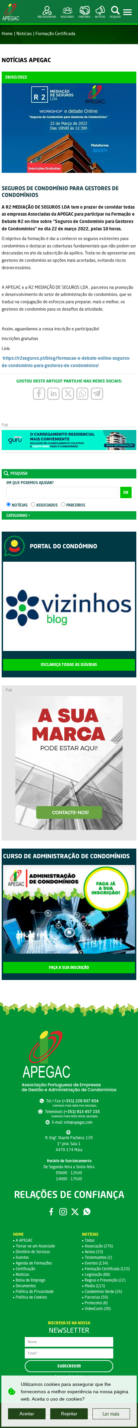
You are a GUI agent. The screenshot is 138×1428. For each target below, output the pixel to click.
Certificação (25, 1269)
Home (7, 33)
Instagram (63, 1211)
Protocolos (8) (96, 1303)
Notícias (24, 33)
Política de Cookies (31, 1297)
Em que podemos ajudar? (30, 482)
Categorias (16, 515)
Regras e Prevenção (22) (105, 1280)
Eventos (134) (96, 1263)
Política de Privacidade (35, 1291)
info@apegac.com (78, 1122)
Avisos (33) (94, 1251)
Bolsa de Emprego (30, 1280)
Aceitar (26, 1413)
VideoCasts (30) (98, 1308)
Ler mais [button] (111, 1414)
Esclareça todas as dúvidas (69, 664)
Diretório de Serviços (33, 1251)
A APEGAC (24, 1240)
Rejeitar (69, 1413)
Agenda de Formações (34, 1263)
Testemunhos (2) (98, 1257)
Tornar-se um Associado (35, 1246)
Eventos (22, 1257)
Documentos (26, 1286)
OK (126, 492)
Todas (89, 1240)
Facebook (51, 1211)
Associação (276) (99, 1246)
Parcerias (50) (96, 1297)
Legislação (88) (97, 1274)
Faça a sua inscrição (69, 967)
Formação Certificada (55, 33)
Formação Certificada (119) (107, 1269)
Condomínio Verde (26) (103, 1291)
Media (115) (95, 1286)
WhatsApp (86, 1211)
